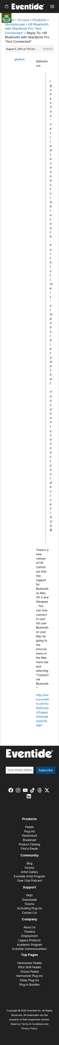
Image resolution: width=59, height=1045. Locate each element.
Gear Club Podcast (29, 880)
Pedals (29, 827)
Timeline (29, 931)
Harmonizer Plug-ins (29, 975)
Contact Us (29, 912)
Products (39, 20)
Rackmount (29, 835)
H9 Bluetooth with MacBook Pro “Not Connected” (27, 28)
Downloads (29, 899)
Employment (29, 936)
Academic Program (29, 944)
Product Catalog (29, 844)
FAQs (29, 895)
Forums (23, 20)
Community (29, 855)
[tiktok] (33, 790)
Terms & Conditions (32, 1024)
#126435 (48, 48)
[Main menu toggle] (52, 6)
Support (29, 887)
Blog (29, 863)
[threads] (40, 790)
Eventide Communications (29, 949)
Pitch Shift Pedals (29, 967)
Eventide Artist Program (29, 876)
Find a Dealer (29, 848)
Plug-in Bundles (29, 984)
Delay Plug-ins (29, 980)
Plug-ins (29, 831)
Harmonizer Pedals (29, 963)
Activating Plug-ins (29, 908)
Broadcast (29, 840)
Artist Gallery (29, 872)
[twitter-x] (47, 790)
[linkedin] (29, 796)
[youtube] (26, 790)
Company (29, 919)
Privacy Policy (29, 1028)
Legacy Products (29, 940)
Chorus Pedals (29, 971)
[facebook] (11, 790)
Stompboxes (15, 24)
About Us (29, 927)
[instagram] (19, 790)
